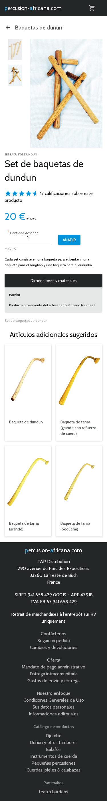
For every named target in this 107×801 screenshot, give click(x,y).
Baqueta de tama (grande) (24, 526)
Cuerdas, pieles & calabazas (53, 770)
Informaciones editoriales (53, 714)
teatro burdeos (53, 791)
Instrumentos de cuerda (53, 756)
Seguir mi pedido (53, 640)
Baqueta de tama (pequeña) (75, 526)
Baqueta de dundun (26, 422)
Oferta (53, 660)
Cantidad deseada (23, 232)
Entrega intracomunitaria (54, 673)
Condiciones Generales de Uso (53, 700)
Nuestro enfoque (53, 693)
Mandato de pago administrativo (53, 667)
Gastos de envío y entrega (53, 680)
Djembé (53, 735)
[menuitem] (15, 49)
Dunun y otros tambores (54, 742)
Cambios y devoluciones (53, 647)
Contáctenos (53, 633)
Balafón (53, 749)
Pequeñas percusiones (53, 763)
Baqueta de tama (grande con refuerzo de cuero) (78, 427)
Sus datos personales (53, 707)
